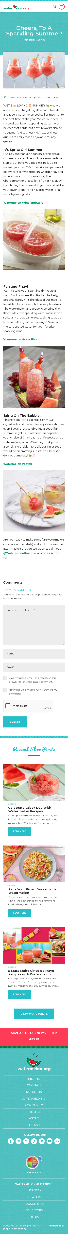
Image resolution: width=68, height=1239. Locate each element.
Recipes (34, 1078)
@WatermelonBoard (18, 553)
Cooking (41, 39)
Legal (7, 1228)
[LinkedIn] (57, 1141)
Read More (19, 831)
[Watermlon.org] (34, 1062)
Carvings (34, 1085)
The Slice (34, 1111)
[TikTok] (34, 1141)
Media (34, 1217)
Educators (34, 1210)
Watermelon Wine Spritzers (23, 202)
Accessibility (19, 1228)
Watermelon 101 (34, 1098)
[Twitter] (26, 1141)
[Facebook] (11, 1141)
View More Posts (34, 1013)
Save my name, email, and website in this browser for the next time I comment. (32, 679)
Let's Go (34, 1039)
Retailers (34, 1197)
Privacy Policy (56, 1225)
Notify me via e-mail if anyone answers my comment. (33, 691)
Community (34, 1105)
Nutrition (34, 1092)
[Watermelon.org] (16, 6)
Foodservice (34, 1203)
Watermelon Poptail (17, 464)
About (34, 1118)
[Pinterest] (42, 1141)
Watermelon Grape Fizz (20, 339)
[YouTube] (49, 1141)
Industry (34, 1190)
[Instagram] (18, 1141)
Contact (34, 1125)
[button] (62, 6)
